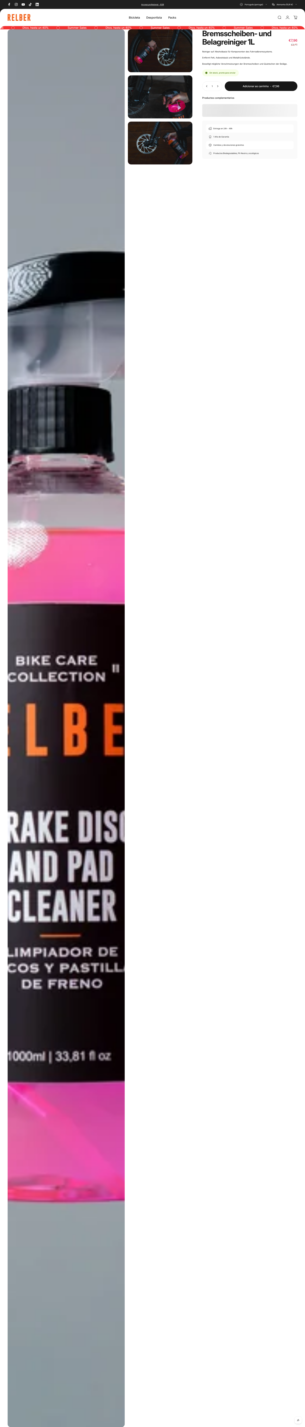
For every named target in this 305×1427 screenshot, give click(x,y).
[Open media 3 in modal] (160, 96)
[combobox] (254, 4)
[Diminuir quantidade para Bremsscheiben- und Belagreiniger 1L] (206, 86)
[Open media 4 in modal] (160, 143)
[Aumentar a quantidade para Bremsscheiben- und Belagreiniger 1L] (218, 86)
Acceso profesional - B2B (152, 4)
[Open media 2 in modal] (160, 50)
